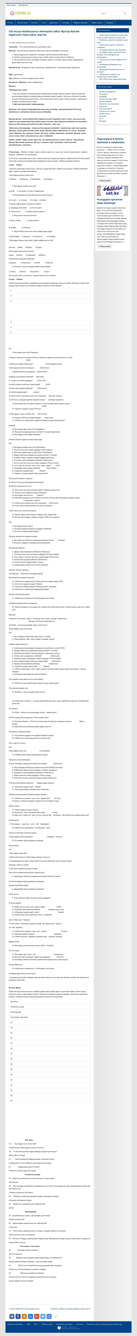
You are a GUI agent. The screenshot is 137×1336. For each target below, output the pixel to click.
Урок (28, 1324)
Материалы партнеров (64, 1324)
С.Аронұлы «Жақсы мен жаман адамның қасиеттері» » (70, 1309)
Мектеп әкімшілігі (105, 101)
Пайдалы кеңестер (80, 22)
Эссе (101, 118)
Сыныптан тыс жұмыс (107, 111)
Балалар (34, 22)
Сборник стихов (47, 1324)
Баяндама (103, 96)
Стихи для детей (105, 109)
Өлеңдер (102, 121)
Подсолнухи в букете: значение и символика (110, 140)
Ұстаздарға (103, 94)
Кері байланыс (23, 5)
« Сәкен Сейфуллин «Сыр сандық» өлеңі (24, 1309)
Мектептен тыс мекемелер (109, 104)
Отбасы (10, 22)
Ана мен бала (22, 22)
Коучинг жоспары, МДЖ (108, 99)
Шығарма (109, 22)
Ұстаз (44, 22)
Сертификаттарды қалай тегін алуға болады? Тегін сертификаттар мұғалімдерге (111, 54)
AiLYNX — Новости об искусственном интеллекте (70, 1328)
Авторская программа (15, 1324)
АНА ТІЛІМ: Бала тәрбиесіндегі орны (112, 79)
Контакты (80, 1324)
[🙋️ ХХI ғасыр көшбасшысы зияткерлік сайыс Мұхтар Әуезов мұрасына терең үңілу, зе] (49, 1316)
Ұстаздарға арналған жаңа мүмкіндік (112, 50)
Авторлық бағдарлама (107, 92)
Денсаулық (54, 22)
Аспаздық (65, 22)
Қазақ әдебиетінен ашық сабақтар (23, 42)
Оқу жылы (103, 106)
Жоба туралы (11, 5)
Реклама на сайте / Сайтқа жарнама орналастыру (104, 1324)
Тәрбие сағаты (96, 22)
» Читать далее (104, 180)
